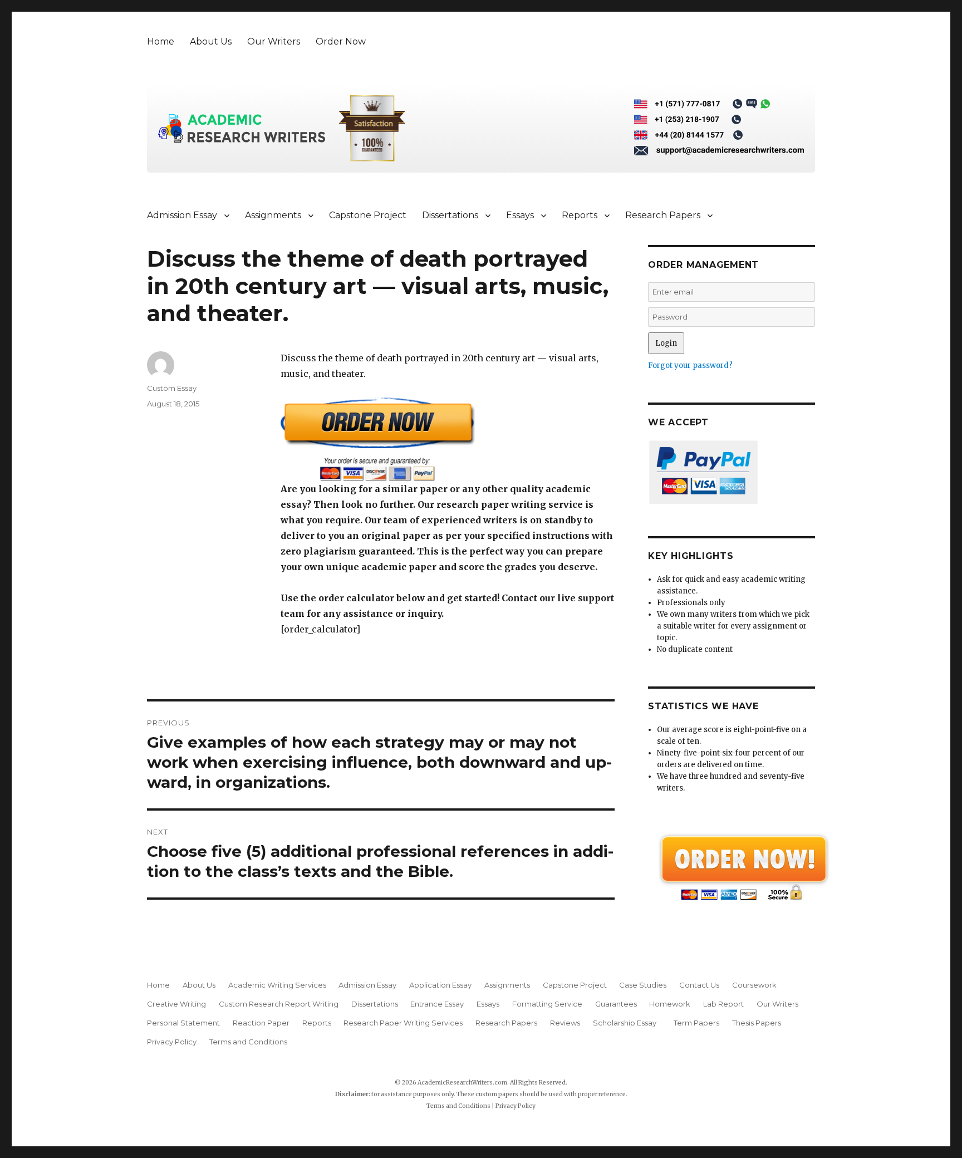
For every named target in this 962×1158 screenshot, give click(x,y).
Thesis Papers (756, 1022)
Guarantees (616, 1003)
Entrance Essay (437, 1003)
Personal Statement (183, 1022)
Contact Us (699, 984)
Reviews (565, 1022)
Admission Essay (182, 215)
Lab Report (723, 1003)
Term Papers (696, 1022)
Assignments (273, 215)
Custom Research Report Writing (278, 1003)
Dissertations (450, 215)
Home (160, 41)
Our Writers (273, 41)
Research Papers (662, 215)
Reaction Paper (261, 1022)
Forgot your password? (690, 365)
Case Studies (642, 984)
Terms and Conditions (248, 1041)
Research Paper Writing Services (403, 1022)
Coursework (754, 984)
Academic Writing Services (277, 984)
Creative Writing (176, 1003)
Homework (669, 1003)
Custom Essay (172, 388)
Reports (579, 215)
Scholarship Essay (627, 1022)
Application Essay (440, 984)
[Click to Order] (448, 439)
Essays (520, 215)
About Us (211, 41)
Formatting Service (547, 1003)
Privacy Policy (172, 1041)
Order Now (341, 41)
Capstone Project (367, 215)
